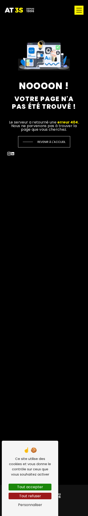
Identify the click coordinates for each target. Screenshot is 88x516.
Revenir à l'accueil (51, 142)
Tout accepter (30, 487)
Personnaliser (30, 504)
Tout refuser (30, 496)
